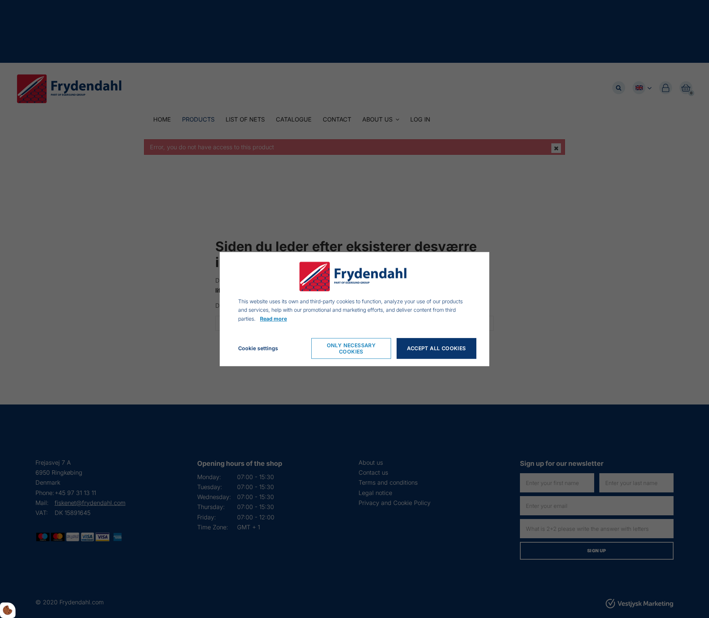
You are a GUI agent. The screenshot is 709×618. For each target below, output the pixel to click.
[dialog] (354, 309)
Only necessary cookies (351, 348)
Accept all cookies (436, 348)
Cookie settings (258, 348)
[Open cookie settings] (8, 610)
